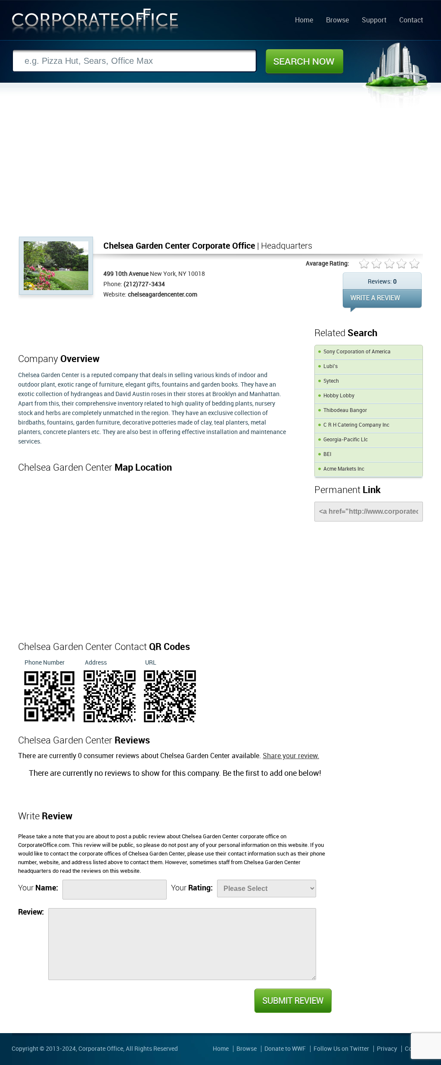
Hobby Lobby (338, 396)
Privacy (387, 1049)
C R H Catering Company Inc (356, 425)
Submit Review (292, 1001)
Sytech (331, 381)
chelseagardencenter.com (162, 294)
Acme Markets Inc (343, 469)
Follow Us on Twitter (341, 1049)
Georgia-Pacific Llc (345, 440)
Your (38, 888)
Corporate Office (95, 23)
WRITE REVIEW (382, 300)
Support (374, 20)
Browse (337, 20)
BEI (327, 454)
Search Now (304, 61)
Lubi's (330, 366)
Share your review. (291, 756)
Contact (411, 20)
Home (304, 20)
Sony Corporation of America (357, 352)
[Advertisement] (220, 172)
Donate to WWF (285, 1049)
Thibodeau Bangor (345, 410)
